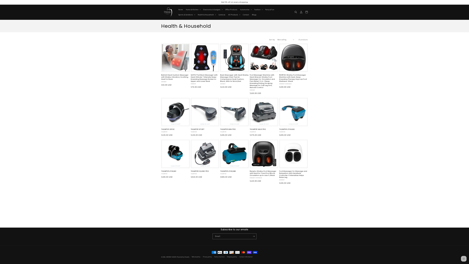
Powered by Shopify (183, 257)
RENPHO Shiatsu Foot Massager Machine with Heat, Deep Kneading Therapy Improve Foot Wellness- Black (293, 78)
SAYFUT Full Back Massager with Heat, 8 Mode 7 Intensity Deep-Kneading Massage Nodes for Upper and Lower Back (204, 78)
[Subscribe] (253, 236)
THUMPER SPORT (197, 129)
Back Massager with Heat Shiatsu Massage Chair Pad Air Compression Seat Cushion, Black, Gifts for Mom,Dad (234, 78)
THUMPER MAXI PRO (258, 129)
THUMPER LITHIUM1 (168, 171)
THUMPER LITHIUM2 (287, 129)
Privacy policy (207, 257)
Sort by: (272, 39)
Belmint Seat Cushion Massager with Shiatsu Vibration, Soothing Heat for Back (174, 77)
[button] (193, 9)
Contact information (246, 257)
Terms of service (219, 257)
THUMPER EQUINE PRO (200, 171)
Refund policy (196, 257)
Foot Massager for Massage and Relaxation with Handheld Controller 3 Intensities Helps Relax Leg (293, 174)
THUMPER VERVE (168, 129)
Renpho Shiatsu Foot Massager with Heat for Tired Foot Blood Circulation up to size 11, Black (263, 173)
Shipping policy (232, 257)
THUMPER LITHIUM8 (228, 171)
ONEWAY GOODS (171, 257)
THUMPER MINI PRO (228, 129)
